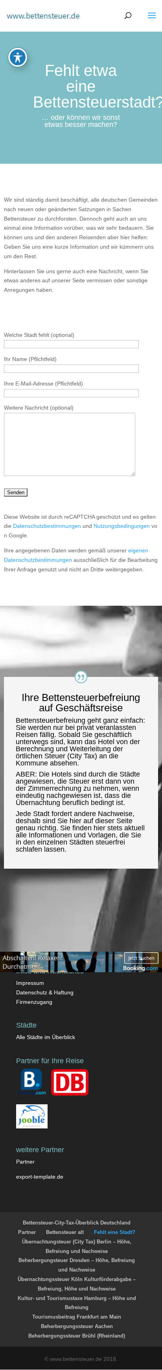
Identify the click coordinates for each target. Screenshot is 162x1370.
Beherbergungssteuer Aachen (77, 1326)
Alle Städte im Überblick (45, 1037)
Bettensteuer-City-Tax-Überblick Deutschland (77, 1223)
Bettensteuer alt (65, 1232)
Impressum (30, 983)
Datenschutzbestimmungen (47, 526)
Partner (25, 1161)
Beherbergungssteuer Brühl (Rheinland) (76, 1336)
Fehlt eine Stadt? (114, 1232)
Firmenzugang (34, 1002)
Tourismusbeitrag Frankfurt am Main (76, 1317)
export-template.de (39, 1176)
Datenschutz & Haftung (45, 992)
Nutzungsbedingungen (122, 526)
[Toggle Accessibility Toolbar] (17, 57)
